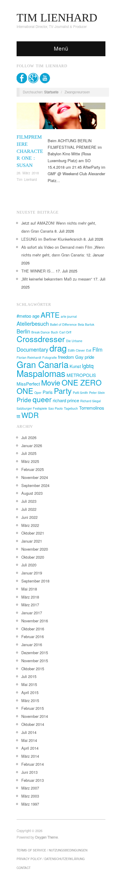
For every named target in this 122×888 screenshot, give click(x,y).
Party (63, 390)
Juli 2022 (28, 509)
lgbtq (88, 365)
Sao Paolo (55, 408)
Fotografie (49, 357)
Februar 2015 (32, 708)
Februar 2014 (32, 764)
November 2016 (34, 621)
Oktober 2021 (32, 533)
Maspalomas (41, 373)
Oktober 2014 (32, 724)
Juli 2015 (28, 676)
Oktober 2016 (32, 629)
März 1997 (30, 804)
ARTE (50, 314)
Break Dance (40, 332)
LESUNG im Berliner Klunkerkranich (51, 239)
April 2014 (29, 748)
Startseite (51, 92)
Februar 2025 (32, 469)
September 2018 (35, 581)
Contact (23, 868)
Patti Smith (80, 392)
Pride (24, 399)
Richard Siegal (90, 401)
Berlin (23, 331)
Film (97, 349)
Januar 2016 (31, 644)
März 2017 (30, 604)
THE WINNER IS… (37, 271)
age (35, 316)
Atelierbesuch (33, 323)
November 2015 (34, 660)
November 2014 (34, 716)
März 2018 (30, 597)
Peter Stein (97, 392)
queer (42, 399)
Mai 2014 (29, 740)
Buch (54, 332)
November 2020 (34, 549)
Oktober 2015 (32, 668)
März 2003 (30, 796)
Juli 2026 (28, 437)
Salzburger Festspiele (32, 408)
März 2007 (30, 788)
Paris (48, 392)
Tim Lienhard (27, 179)
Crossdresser (41, 338)
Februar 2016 (32, 636)
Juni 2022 (29, 517)
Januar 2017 (31, 613)
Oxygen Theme (46, 837)
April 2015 (29, 692)
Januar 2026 (31, 445)
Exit (88, 350)
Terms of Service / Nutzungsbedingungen (52, 850)
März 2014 (30, 756)
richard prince (66, 400)
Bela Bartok (86, 324)
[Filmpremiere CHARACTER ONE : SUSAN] (61, 117)
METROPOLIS (81, 375)
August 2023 (32, 493)
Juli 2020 (28, 565)
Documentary (32, 349)
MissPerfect (28, 383)
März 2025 (30, 461)
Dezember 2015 (34, 652)
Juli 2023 (28, 501)
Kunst (75, 366)
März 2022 (30, 525)
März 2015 (30, 700)
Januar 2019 (31, 573)
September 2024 (35, 485)
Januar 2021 (31, 541)
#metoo (24, 316)
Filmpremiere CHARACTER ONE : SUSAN (30, 151)
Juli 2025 (28, 453)
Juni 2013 (29, 772)
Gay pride (84, 357)
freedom (66, 357)
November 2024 (34, 477)
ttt (18, 416)
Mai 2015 (29, 684)
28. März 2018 (28, 172)
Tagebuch (71, 408)
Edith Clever (76, 350)
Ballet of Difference (63, 324)
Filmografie (94, 106)
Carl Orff (65, 332)
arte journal (69, 316)
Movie (50, 382)
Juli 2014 (28, 732)
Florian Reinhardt (29, 357)
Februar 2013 (32, 780)
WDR (30, 415)
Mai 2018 (29, 589)
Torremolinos (91, 408)
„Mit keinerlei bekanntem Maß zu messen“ (56, 279)
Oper (37, 392)
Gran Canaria (42, 364)
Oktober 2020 (32, 557)
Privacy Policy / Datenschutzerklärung (51, 859)
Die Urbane (74, 341)
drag (58, 348)
